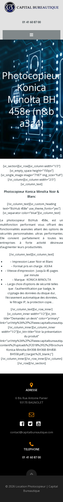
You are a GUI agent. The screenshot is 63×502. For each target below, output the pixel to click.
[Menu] (31, 35)
